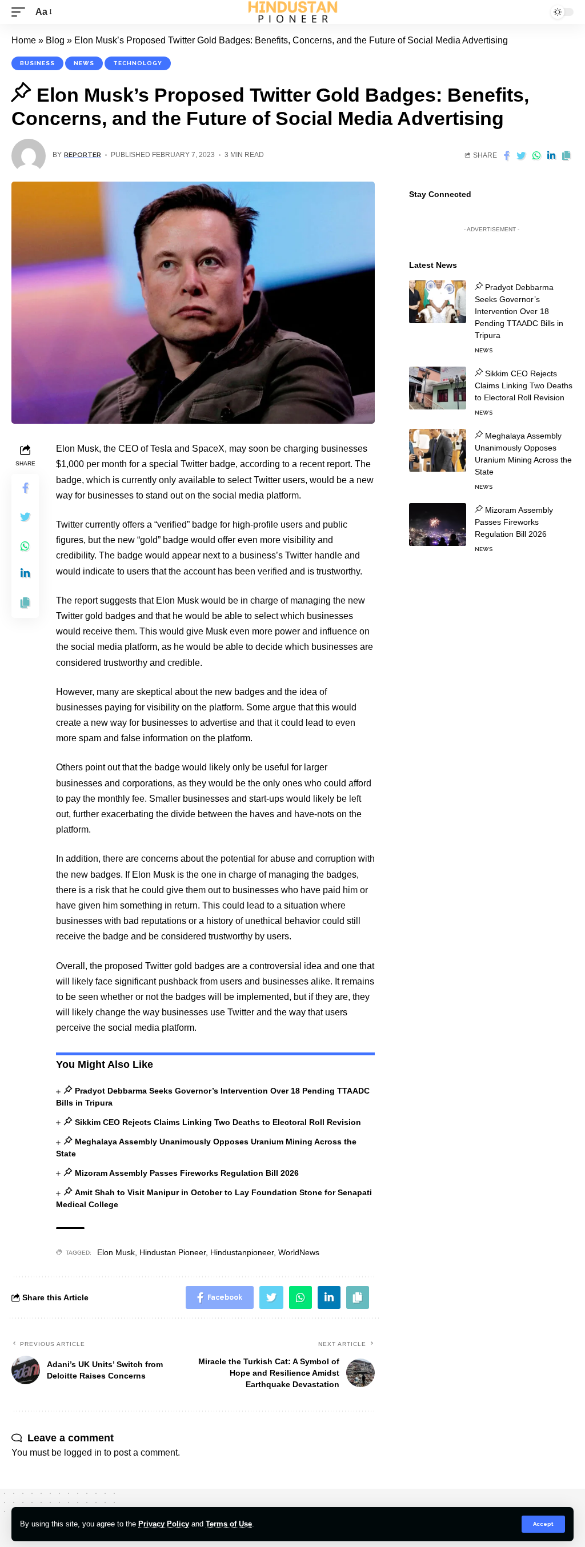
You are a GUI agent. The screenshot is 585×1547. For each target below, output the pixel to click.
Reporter (82, 155)
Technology (137, 63)
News (84, 63)
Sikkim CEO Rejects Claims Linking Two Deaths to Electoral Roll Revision (217, 1122)
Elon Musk (116, 1252)
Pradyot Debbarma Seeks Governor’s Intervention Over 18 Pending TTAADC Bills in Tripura (519, 311)
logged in (83, 1452)
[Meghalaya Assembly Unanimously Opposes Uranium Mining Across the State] (437, 450)
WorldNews (298, 1252)
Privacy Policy (163, 1524)
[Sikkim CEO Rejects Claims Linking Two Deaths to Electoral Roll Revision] (437, 388)
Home (23, 40)
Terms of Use (229, 1524)
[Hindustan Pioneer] (293, 12)
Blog (55, 40)
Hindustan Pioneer (172, 1252)
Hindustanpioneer (242, 1252)
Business (37, 63)
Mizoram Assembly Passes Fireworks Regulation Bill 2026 (186, 1173)
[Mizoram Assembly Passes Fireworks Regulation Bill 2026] (437, 524)
